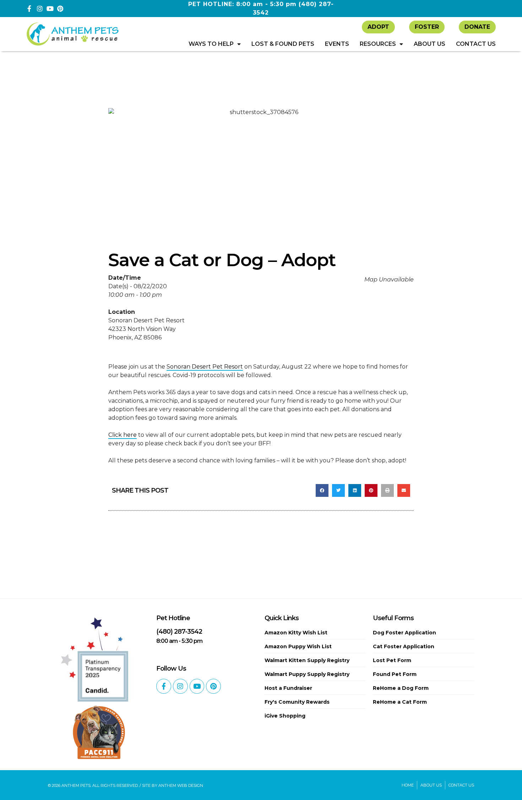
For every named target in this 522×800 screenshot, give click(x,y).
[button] (322, 490)
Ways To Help (211, 44)
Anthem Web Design (180, 785)
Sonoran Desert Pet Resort (205, 366)
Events (337, 44)
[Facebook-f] (29, 8)
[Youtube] (50, 8)
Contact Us (476, 44)
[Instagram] (40, 8)
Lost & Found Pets (282, 44)
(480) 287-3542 (179, 631)
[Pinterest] (60, 8)
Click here (122, 434)
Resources (378, 44)
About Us (429, 44)
